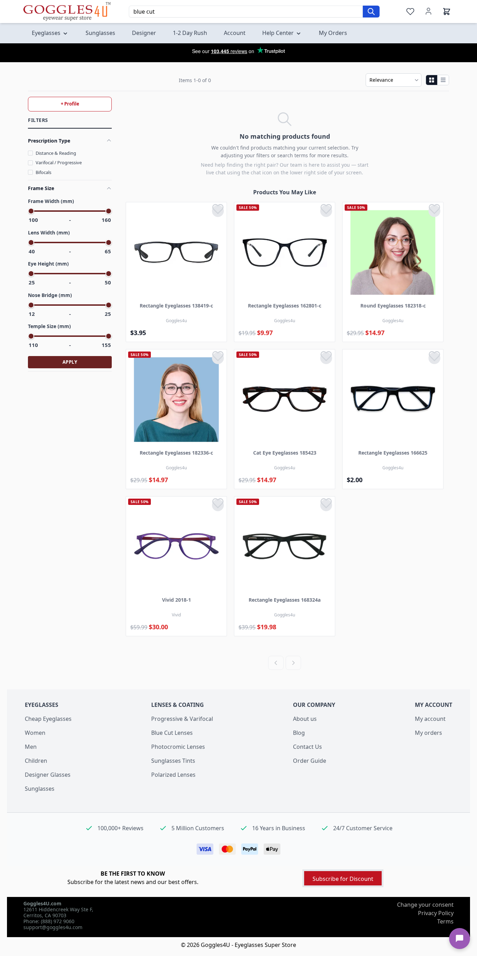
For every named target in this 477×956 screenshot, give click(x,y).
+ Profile (70, 104)
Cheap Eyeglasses (48, 719)
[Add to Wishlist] (218, 211)
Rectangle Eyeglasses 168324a (285, 599)
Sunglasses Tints (173, 761)
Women (35, 733)
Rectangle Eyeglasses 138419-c (176, 305)
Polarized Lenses (173, 774)
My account (430, 719)
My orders (428, 733)
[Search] (371, 11)
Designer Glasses (48, 774)
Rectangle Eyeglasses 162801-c (284, 305)
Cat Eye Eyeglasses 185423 (284, 452)
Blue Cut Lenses (172, 733)
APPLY (70, 362)
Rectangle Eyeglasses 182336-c (176, 452)
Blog (299, 733)
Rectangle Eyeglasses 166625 (392, 452)
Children (36, 761)
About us (305, 719)
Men (31, 747)
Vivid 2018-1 (176, 599)
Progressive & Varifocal (182, 719)
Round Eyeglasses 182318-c (393, 305)
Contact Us (307, 747)
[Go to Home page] (67, 11)
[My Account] (428, 11)
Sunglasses (39, 788)
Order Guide (309, 761)
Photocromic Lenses (178, 747)
